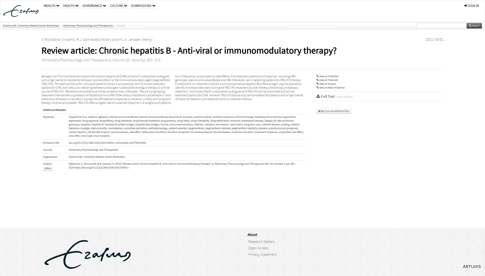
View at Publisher (329, 76)
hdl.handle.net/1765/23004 (131, 142)
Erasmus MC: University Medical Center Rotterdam (31, 25)
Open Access (258, 248)
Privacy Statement (262, 254)
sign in (473, 6)
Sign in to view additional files (334, 111)
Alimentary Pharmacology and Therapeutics (88, 25)
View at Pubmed (328, 80)
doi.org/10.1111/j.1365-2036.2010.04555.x (92, 142)
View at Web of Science (332, 87)
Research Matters (261, 242)
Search (475, 25)
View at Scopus (327, 83)
